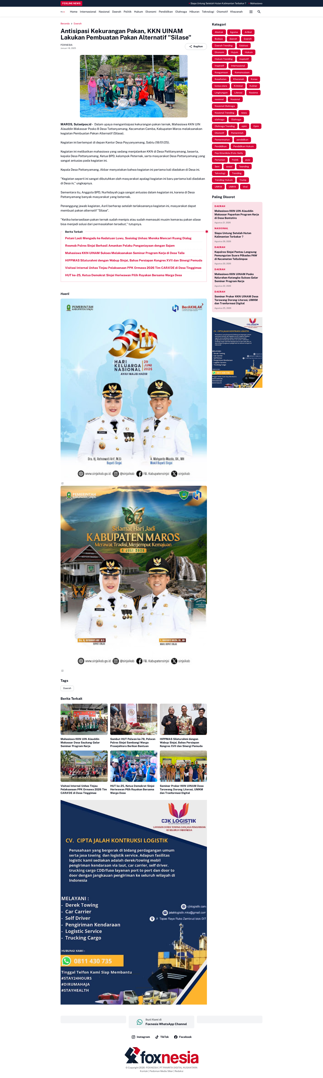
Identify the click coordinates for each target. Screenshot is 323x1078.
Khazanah (236, 11)
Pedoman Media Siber (161, 1071)
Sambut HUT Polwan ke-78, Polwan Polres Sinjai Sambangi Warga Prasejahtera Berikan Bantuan (132, 742)
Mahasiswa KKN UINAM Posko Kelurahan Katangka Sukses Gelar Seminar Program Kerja (236, 278)
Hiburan (194, 11)
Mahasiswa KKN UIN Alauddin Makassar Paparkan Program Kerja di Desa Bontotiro (236, 214)
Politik (128, 11)
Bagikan (198, 46)
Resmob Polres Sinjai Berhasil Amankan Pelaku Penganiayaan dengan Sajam (120, 245)
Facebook (185, 1037)
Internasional (88, 11)
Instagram (143, 1037)
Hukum (138, 11)
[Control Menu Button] (251, 11)
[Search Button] (259, 11)
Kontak (144, 1071)
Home (73, 11)
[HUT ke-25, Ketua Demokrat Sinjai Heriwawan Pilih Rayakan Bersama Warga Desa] (133, 766)
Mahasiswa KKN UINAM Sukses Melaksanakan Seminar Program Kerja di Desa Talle (257, 3)
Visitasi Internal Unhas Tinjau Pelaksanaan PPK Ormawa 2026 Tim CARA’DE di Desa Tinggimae (133, 268)
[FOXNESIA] (63, 12)
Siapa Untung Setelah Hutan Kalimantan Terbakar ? (180, 3)
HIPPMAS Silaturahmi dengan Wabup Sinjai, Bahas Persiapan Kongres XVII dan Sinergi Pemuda (133, 260)
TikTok (164, 1037)
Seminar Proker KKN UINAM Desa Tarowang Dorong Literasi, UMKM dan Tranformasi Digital (182, 789)
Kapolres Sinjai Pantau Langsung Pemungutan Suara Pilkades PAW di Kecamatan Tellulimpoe (235, 255)
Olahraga (181, 11)
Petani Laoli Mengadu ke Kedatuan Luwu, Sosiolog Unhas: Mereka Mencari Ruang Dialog (128, 238)
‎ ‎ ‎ (93, 1019)
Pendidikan (166, 11)
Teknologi (208, 11)
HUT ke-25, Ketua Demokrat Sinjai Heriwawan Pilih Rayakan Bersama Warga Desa (123, 275)
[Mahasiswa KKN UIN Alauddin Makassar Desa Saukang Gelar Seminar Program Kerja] (84, 719)
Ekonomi (151, 11)
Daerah (116, 11)
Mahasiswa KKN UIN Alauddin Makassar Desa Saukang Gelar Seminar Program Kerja (80, 742)
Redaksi (179, 1071)
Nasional (104, 11)
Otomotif (222, 11)
